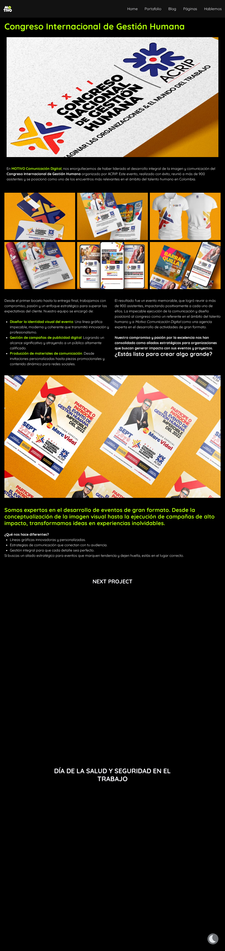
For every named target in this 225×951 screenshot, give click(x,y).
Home (132, 8)
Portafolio (153, 8)
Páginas (190, 8)
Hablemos (213, 8)
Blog (172, 8)
